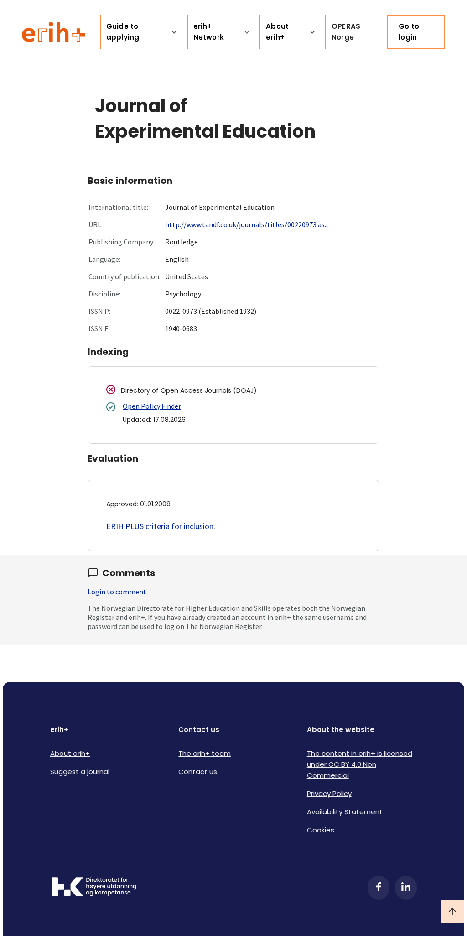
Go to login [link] (409, 31)
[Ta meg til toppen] (452, 911)
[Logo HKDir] (94, 888)
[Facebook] (378, 888)
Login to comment (117, 591)
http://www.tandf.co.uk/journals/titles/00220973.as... (247, 224)
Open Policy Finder (152, 406)
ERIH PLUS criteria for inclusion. (160, 526)
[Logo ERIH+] (53, 32)
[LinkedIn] (406, 888)
